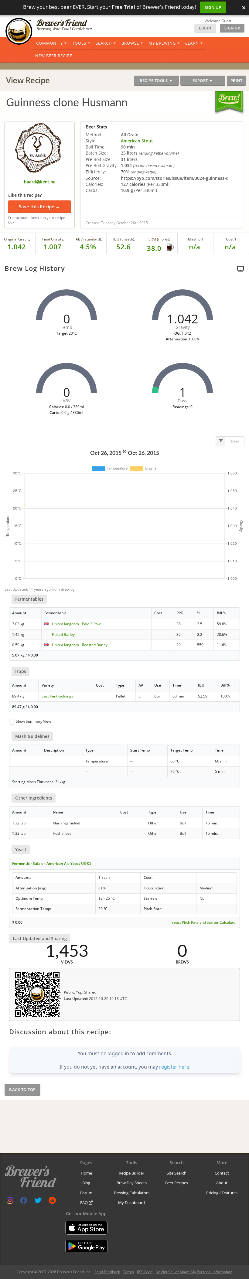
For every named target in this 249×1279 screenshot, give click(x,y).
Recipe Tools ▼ (156, 80)
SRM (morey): (159, 239)
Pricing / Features (221, 1192)
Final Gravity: (53, 239)
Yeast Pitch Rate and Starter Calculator (204, 922)
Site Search (176, 1173)
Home (86, 1173)
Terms (128, 1271)
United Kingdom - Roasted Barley (79, 644)
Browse (130, 43)
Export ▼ (203, 80)
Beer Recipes (176, 1182)
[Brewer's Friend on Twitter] (38, 1201)
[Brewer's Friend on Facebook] (23, 1201)
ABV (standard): (89, 239)
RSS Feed (144, 1271)
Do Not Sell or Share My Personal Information (193, 1271)
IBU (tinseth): (124, 239)
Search (104, 43)
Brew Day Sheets (132, 1182)
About (221, 1182)
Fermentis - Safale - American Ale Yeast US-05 (51, 863)
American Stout (137, 141)
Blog (86, 1182)
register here (174, 1066)
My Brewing (162, 43)
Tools (79, 43)
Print (236, 80)
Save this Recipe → (39, 206)
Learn (192, 43)
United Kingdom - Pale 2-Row (76, 623)
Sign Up (213, 7)
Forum (86, 1192)
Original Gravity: (17, 239)
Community (49, 43)
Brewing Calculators (131, 1192)
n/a (230, 246)
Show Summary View (33, 721)
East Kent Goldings (57, 696)
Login (205, 28)
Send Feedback (107, 1271)
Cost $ (231, 239)
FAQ (84, 1202)
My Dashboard (131, 1202)
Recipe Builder (131, 1173)
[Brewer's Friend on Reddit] (52, 1201)
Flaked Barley (63, 634)
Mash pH (195, 239)
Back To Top (22, 1089)
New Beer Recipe (53, 55)
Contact (222, 1173)
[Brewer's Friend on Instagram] (10, 1201)
